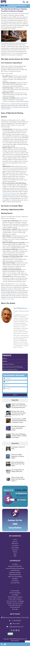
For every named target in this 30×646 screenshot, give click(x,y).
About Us (15, 541)
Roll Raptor (15, 578)
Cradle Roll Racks (15, 570)
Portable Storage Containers (15, 597)
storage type (19, 125)
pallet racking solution (17, 283)
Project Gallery (15, 547)
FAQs (15, 556)
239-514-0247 (16, 623)
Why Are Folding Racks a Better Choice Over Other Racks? (18, 464)
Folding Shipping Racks (15, 574)
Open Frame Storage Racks (15, 576)
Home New (15, 609)
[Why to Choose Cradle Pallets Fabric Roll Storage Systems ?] (8, 479)
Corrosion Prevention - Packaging (15, 601)
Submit (15, 394)
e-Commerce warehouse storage (11, 193)
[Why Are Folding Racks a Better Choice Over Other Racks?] (8, 464)
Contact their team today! (7, 299)
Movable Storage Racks (15, 572)
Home (15, 539)
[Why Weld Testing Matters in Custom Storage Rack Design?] (8, 428)
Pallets (5, 361)
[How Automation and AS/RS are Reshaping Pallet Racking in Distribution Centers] (8, 420)
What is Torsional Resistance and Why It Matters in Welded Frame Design (19, 435)
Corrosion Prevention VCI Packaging (13, 367)
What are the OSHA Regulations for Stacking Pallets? (18, 456)
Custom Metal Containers (15, 599)
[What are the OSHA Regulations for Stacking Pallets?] (8, 456)
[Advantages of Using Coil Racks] (8, 448)
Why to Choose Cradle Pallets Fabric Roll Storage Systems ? (18, 479)
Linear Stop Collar (15, 582)
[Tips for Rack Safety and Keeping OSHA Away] (8, 471)
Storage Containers (9, 364)
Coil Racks (15, 564)
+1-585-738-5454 (16, 620)
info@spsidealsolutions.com (16, 626)
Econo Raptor (15, 580)
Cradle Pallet (15, 594)
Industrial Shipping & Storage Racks (15, 568)
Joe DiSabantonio (20, 308)
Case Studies (15, 545)
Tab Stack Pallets (15, 590)
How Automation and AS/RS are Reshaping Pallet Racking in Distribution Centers (19, 420)
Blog (15, 553)
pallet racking (11, 53)
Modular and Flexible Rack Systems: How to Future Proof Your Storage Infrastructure (19, 405)
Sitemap (15, 551)
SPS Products (15, 543)
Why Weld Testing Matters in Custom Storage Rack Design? (19, 428)
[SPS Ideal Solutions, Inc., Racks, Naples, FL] (16, 634)
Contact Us (15, 549)
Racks (5, 358)
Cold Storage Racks (15, 607)
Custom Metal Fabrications (11, 369)
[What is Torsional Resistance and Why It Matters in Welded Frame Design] (8, 436)
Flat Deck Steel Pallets (15, 592)
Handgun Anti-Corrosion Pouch (15, 603)
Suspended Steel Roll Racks (15, 566)
